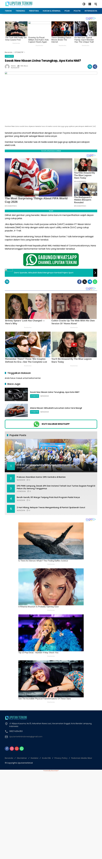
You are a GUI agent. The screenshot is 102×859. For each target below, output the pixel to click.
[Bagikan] (95, 66)
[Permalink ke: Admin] (8, 66)
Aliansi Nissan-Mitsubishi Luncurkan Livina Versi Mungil (56, 408)
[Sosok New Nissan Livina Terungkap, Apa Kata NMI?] (16, 394)
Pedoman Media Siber (81, 758)
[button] (84, 4)
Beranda (9, 758)
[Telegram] (90, 281)
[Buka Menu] (89, 4)
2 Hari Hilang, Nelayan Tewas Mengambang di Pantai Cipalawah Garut (51, 507)
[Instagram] (12, 748)
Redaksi (34, 758)
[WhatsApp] (95, 281)
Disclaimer (22, 758)
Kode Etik (46, 758)
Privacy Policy (60, 758)
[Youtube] (17, 748)
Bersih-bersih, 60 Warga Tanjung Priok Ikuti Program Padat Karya (48, 497)
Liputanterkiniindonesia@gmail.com (25, 736)
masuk (19, 378)
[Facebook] (79, 281)
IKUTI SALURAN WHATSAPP (56, 424)
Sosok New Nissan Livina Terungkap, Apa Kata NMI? (54, 392)
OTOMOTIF (9, 56)
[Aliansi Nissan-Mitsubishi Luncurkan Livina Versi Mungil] (16, 410)
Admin (13, 66)
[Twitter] (84, 281)
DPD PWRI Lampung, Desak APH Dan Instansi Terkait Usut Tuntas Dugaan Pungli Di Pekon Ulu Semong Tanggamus (56, 487)
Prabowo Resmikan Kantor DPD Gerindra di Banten (41, 477)
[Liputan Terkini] (19, 4)
